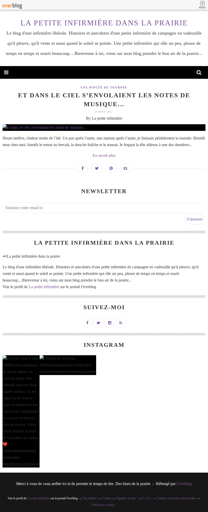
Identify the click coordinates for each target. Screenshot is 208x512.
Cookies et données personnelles (176, 498)
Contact (106, 498)
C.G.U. (147, 498)
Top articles (90, 498)
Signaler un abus (126, 498)
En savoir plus (104, 155)
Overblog (184, 484)
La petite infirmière (44, 287)
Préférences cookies (103, 505)
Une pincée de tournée (104, 87)
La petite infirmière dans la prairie (104, 23)
